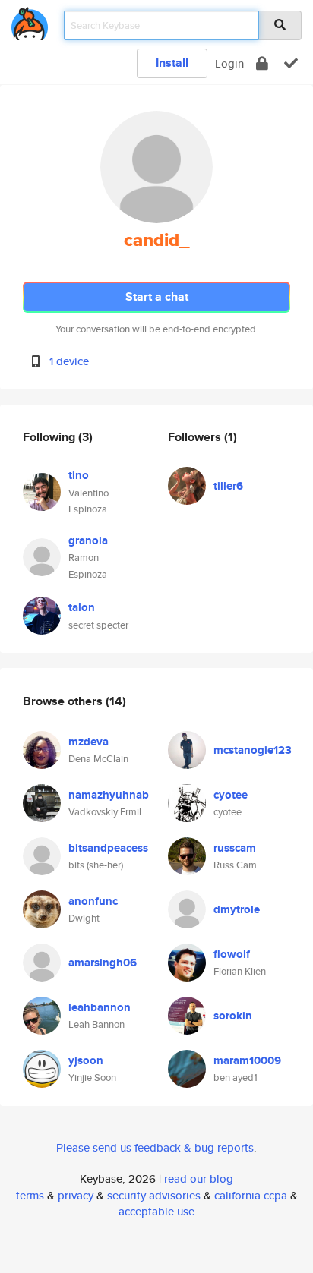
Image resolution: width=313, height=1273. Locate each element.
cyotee (230, 794)
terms (30, 1195)
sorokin (232, 1015)
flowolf (231, 954)
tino (78, 475)
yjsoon (85, 1060)
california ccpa (250, 1195)
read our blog (198, 1178)
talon (81, 607)
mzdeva (88, 741)
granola (88, 540)
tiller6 (228, 485)
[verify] (291, 63)
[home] (29, 21)
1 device (69, 361)
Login (229, 63)
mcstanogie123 (252, 750)
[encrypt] (262, 63)
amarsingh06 (102, 962)
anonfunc (93, 901)
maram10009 (247, 1060)
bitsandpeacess (108, 848)
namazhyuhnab (108, 794)
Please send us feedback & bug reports (155, 1147)
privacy (75, 1195)
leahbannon (99, 1007)
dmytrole (236, 909)
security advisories (154, 1195)
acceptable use (156, 1211)
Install (172, 62)
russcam (234, 848)
